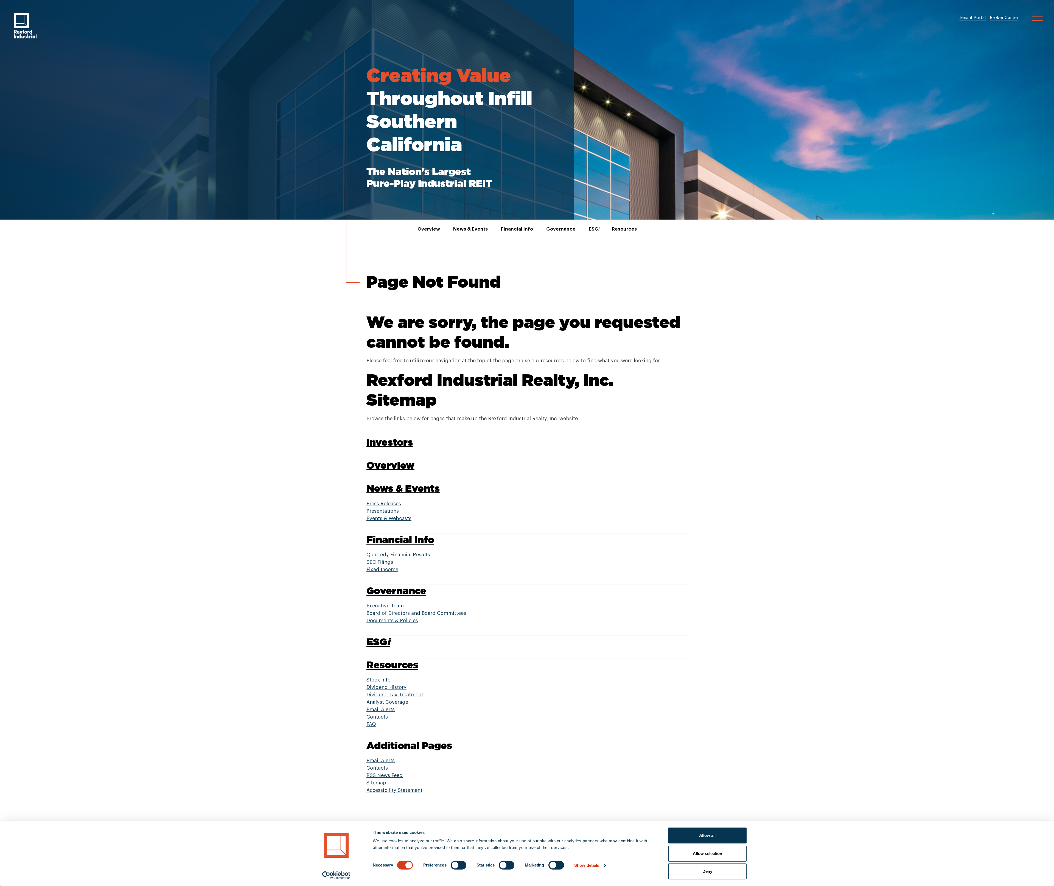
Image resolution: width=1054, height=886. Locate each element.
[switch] (458, 865)
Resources (624, 229)
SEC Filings (379, 562)
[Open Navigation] (1037, 17)
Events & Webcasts (388, 518)
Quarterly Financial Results (398, 554)
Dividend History (386, 687)
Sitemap (376, 782)
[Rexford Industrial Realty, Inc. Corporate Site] (25, 25)
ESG (594, 229)
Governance (561, 229)
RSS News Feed (384, 775)
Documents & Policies (392, 620)
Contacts (377, 716)
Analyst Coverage (387, 702)
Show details (586, 865)
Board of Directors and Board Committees (416, 613)
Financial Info (517, 229)
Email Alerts (380, 709)
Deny (707, 871)
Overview (428, 229)
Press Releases (383, 503)
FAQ (371, 724)
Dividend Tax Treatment (394, 694)
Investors (389, 442)
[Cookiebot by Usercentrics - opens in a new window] (336, 875)
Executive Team (385, 605)
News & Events (470, 229)
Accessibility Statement (394, 790)
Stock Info (378, 679)
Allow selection (707, 853)
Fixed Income (382, 569)
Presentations (382, 511)
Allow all (707, 835)
